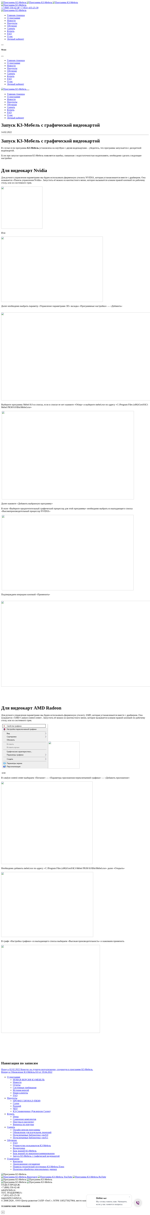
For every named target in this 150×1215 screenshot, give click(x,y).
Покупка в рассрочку (23, 1122)
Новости (11, 20)
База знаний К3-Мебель (24, 1151)
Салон (16, 1103)
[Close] (2, 56)
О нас (10, 36)
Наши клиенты (20, 1093)
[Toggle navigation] (28, 89)
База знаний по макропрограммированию (34, 1153)
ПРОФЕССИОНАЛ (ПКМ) (26, 1100)
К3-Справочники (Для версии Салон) (32, 1111)
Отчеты (17, 1085)
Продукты (12, 23)
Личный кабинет (15, 39)
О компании (13, 1158)
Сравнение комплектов (24, 1119)
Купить (10, 31)
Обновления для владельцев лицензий (32, 1132)
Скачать (11, 28)
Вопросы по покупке (23, 1124)
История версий (21, 1090)
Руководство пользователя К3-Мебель (32, 1145)
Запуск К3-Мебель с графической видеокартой (36, 1156)
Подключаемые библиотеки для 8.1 (30, 1137)
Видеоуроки (19, 1148)
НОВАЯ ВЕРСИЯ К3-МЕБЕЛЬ (29, 1079)
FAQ (9, 34)
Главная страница (16, 15)
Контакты (18, 1161)
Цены (16, 1116)
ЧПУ (15, 1108)
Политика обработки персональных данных (35, 1169)
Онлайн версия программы (26, 1129)
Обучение (12, 26)
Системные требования (24, 1087)
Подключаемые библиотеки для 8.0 (30, 1135)
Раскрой (17, 1106)
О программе (13, 18)
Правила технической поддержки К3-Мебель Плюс (38, 1166)
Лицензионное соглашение (26, 1164)
